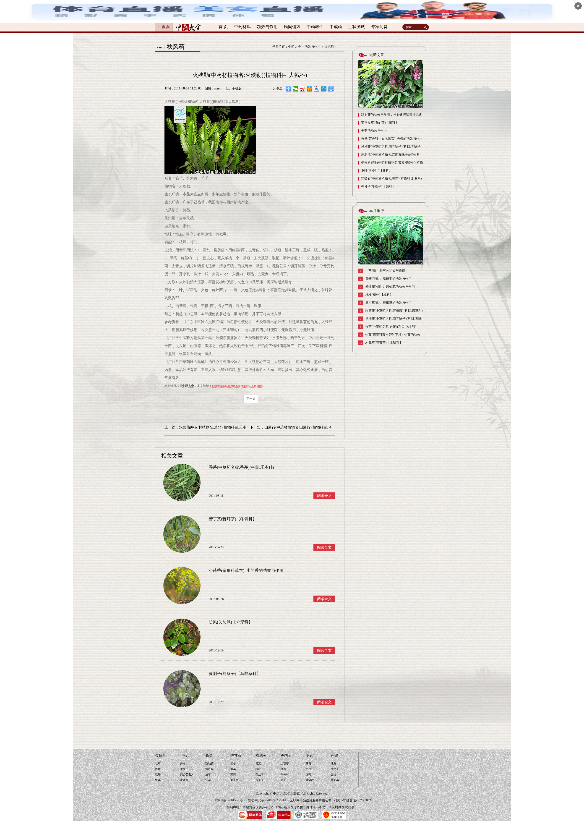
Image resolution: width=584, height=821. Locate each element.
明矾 (309, 755)
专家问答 (379, 26)
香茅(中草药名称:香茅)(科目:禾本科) (388, 327)
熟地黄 (209, 763)
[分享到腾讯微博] (324, 89)
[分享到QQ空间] (310, 89)
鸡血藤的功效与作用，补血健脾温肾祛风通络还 (390, 116)
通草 (208, 774)
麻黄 (308, 763)
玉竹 (333, 774)
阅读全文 (324, 496)
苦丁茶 (260, 780)
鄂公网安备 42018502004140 (267, 800)
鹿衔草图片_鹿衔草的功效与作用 (386, 303)
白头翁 (285, 774)
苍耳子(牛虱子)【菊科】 (378, 186)
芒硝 (334, 755)
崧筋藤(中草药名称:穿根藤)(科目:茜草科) (391, 311)
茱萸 (233, 774)
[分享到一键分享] (331, 89)
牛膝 (308, 769)
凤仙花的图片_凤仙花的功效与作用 (387, 287)
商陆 (209, 755)
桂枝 (258, 769)
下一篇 (250, 398)
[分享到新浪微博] (302, 89)
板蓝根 (184, 780)
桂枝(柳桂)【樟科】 (376, 295)
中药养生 (315, 26)
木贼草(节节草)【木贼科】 (381, 343)
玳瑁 (283, 769)
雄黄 (158, 769)
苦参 (233, 763)
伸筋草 (335, 780)
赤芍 (308, 774)
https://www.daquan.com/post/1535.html (237, 385)
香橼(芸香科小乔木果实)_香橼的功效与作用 (391, 138)
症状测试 (356, 26)
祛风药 (329, 46)
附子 (283, 780)
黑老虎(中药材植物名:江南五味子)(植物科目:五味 (389, 156)
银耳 (158, 780)
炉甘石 (235, 755)
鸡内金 (286, 755)
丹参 (183, 763)
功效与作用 (267, 26)
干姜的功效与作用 (374, 130)
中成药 (336, 26)
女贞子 (335, 769)
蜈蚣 (158, 774)
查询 (166, 27)
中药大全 (294, 46)
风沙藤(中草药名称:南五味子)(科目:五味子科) (389, 148)
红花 (208, 780)
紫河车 (209, 769)
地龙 (333, 763)
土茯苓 (285, 763)
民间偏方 (292, 26)
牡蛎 (158, 763)
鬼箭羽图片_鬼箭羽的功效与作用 (386, 279)
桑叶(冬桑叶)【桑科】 (376, 170)
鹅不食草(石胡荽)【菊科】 (380, 122)
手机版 (237, 88)
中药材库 (242, 26)
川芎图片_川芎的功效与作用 (382, 271)
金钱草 (160, 755)
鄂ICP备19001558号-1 (230, 800)
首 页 (223, 26)
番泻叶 (310, 780)
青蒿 (258, 763)
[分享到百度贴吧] (317, 89)
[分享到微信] (295, 89)
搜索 (426, 27)
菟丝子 (260, 774)
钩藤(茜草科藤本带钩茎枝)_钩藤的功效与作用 (389, 336)
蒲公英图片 (187, 774)
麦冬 (183, 769)
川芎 (184, 755)
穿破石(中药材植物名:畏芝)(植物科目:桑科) (391, 178)
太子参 (234, 780)
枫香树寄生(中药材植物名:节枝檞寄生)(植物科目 (390, 164)
